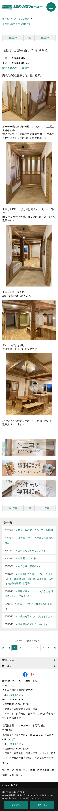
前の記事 (13, 37)
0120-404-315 (16, 695)
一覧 (29, 37)
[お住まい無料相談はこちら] (29, 488)
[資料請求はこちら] (29, 468)
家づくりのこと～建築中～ (17, 68)
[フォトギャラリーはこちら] (29, 447)
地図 (13, 739)
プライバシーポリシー (32, 795)
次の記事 (45, 37)
